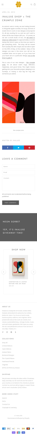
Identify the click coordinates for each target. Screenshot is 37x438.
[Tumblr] (15, 332)
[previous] (4, 272)
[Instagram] (7, 332)
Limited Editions (7, 346)
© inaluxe (18, 415)
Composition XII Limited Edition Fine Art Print (18, 282)
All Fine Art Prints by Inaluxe (11, 368)
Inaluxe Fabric (6, 352)
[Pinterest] (11, 332)
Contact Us (6, 404)
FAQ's (4, 401)
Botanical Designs (8, 355)
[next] (33, 272)
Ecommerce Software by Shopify (18, 418)
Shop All (4, 343)
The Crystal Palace (8, 358)
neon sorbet (11, 221)
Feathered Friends (8, 361)
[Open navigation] (2, 4)
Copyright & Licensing (9, 407)
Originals (5, 365)
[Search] (31, 4)
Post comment (10, 203)
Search (4, 398)
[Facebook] (3, 332)
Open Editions (6, 349)
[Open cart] (34, 4)
